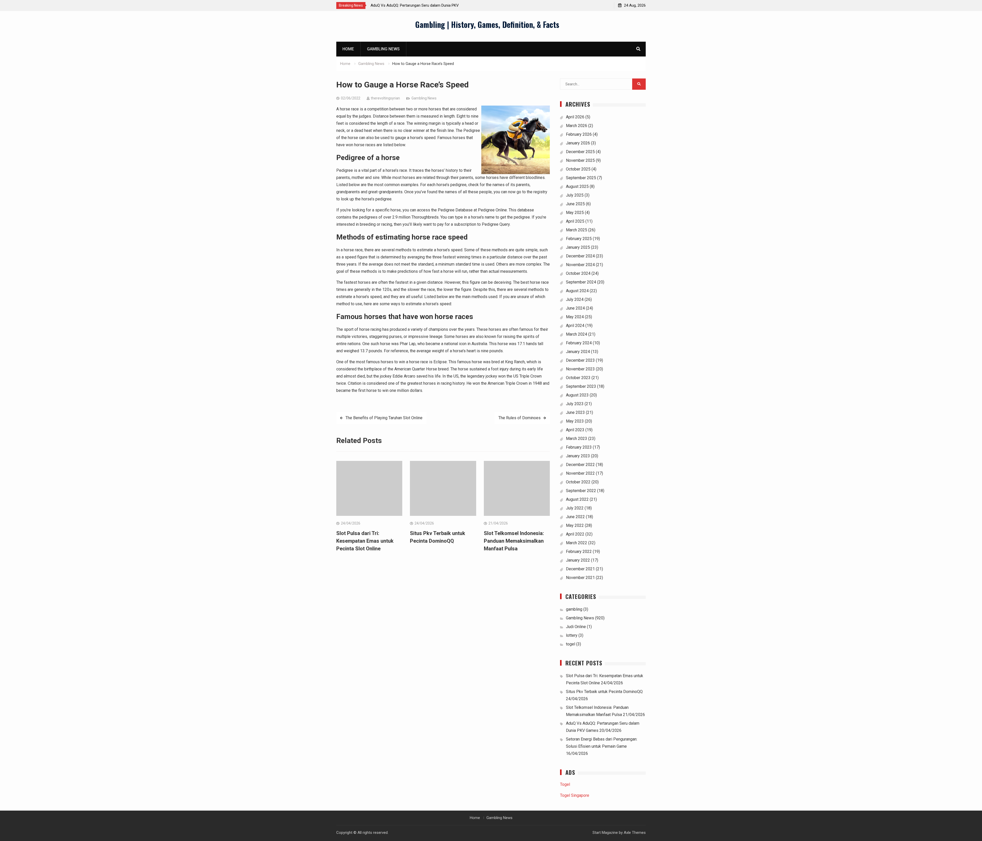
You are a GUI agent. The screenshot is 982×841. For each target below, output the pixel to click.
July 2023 (575, 403)
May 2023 (575, 421)
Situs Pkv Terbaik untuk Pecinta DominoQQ (604, 691)
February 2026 (579, 134)
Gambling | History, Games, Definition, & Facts (487, 24)
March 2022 (576, 542)
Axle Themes (635, 832)
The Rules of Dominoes (519, 417)
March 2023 (576, 438)
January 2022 (578, 560)
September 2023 (581, 386)
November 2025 (580, 160)
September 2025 (581, 177)
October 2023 (578, 377)
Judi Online (576, 626)
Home (348, 49)
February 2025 (579, 238)
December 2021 (580, 568)
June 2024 (575, 308)
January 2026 (578, 143)
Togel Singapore (574, 795)
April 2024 (575, 325)
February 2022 (579, 551)
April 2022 (575, 534)
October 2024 (578, 273)
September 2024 (581, 282)
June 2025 (575, 203)
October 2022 (578, 482)
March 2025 (576, 230)
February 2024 (579, 342)
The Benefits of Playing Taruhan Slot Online (383, 417)
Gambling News (383, 49)
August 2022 (577, 499)
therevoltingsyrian (385, 98)
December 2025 (580, 151)
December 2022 (580, 464)
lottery (571, 635)
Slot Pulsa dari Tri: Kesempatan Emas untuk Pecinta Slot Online (365, 541)
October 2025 (578, 169)
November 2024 (580, 264)
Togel (565, 784)
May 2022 (575, 525)
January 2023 (578, 455)
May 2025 (575, 212)
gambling (574, 609)
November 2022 (580, 473)
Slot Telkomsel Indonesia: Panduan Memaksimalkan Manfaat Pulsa (514, 541)
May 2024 (575, 316)
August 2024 (577, 290)
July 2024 (575, 299)
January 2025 (578, 247)
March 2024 (576, 334)
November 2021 (580, 577)
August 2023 (577, 395)
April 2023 (575, 429)
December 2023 (580, 360)
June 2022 (575, 516)
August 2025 (577, 186)
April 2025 (575, 221)
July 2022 (575, 508)
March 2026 (576, 125)
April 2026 (575, 117)
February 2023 (579, 447)
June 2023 (575, 412)
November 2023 (580, 369)
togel (570, 644)
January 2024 (578, 351)
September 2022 (581, 490)
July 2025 (575, 195)
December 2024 (580, 256)
